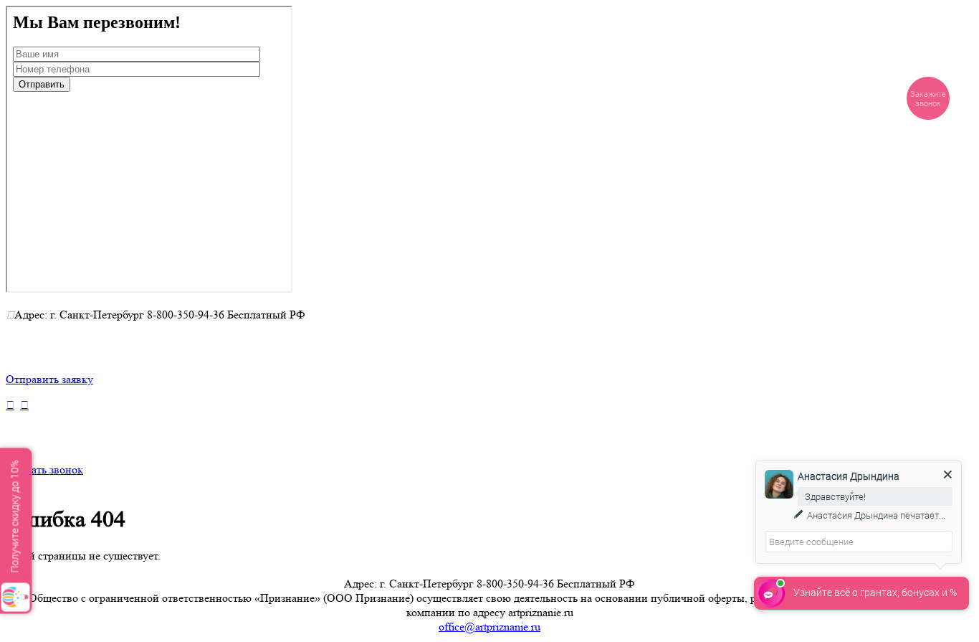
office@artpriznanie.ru (489, 626)
